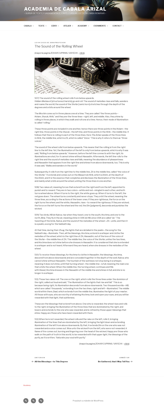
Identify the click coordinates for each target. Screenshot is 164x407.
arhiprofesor (58, 42)
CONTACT (117, 26)
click (82, 53)
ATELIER (67, 26)
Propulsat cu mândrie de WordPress (88, 401)
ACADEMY (82, 26)
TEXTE (41, 26)
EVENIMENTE (100, 26)
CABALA (28, 26)
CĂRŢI (54, 26)
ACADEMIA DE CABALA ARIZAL (65, 9)
